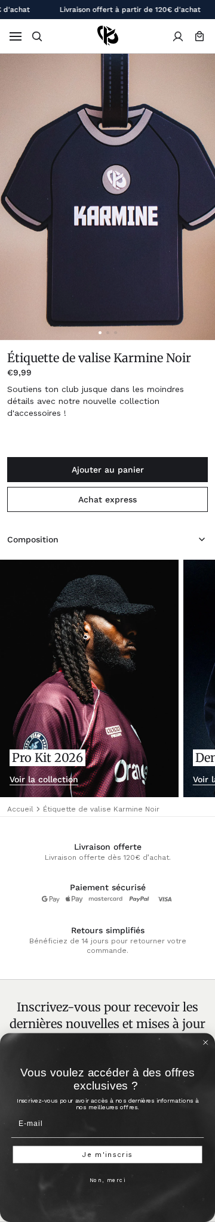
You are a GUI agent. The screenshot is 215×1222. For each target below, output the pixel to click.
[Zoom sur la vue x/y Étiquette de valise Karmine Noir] (107, 197)
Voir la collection (44, 779)
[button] (37, 36)
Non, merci (107, 1180)
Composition (33, 539)
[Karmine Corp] (107, 36)
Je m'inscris (107, 1154)
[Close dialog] (206, 1042)
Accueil (20, 809)
